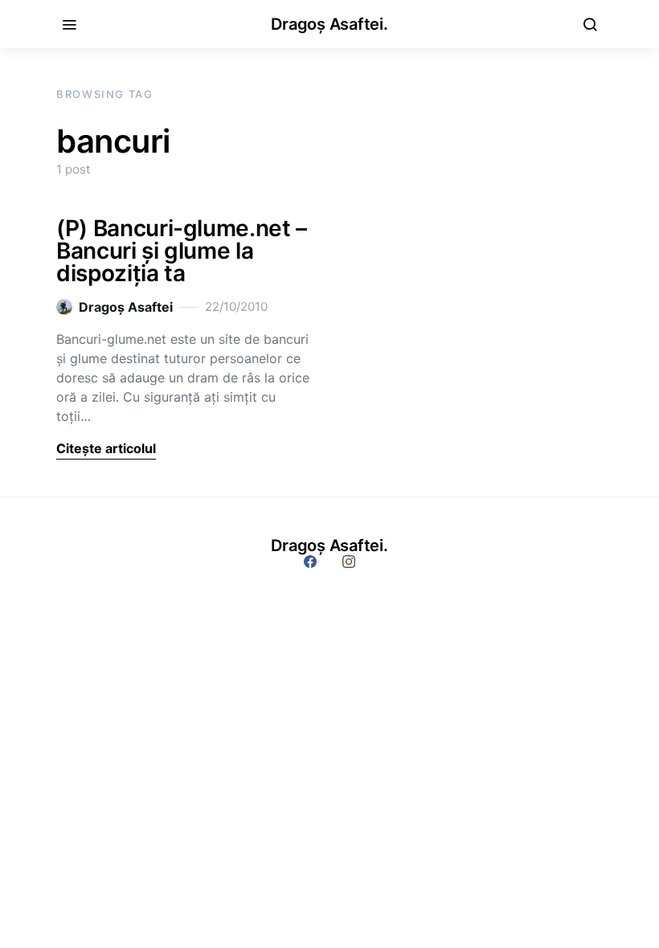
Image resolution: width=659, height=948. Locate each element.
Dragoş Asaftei (126, 307)
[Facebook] (310, 561)
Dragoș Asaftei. (329, 24)
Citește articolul (106, 448)
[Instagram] (348, 561)
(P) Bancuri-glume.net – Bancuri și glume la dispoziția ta (181, 251)
